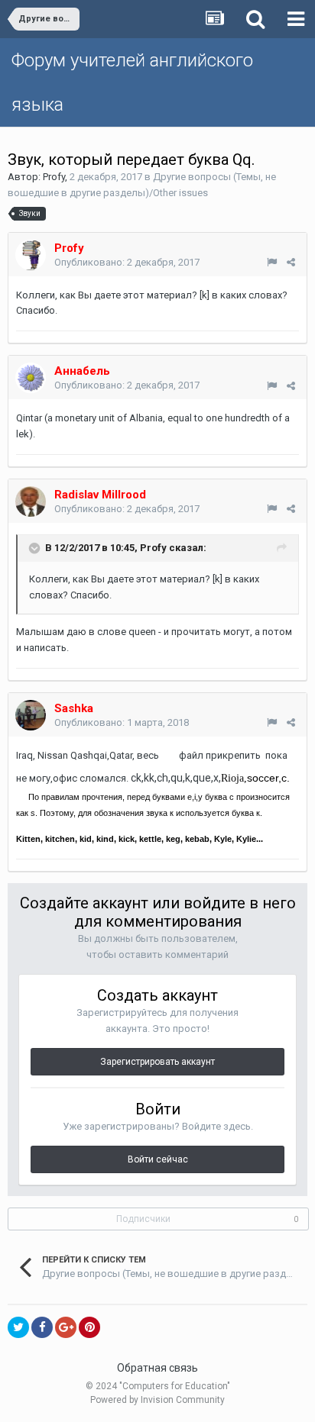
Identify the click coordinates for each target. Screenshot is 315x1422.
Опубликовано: (127, 262)
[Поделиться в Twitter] (18, 1327)
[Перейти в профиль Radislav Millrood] (30, 501)
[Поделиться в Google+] (65, 1327)
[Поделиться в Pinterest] (89, 1327)
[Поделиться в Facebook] (42, 1327)
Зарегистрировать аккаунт (157, 1061)
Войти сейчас (158, 1159)
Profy (54, 176)
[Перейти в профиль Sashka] (30, 715)
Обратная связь (157, 1368)
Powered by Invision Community (157, 1400)
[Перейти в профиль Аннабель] (30, 378)
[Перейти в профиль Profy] (30, 255)
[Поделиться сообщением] (291, 262)
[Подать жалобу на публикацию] (272, 262)
